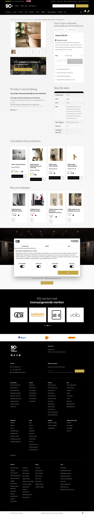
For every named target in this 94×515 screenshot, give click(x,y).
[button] (44, 325)
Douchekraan (32, 390)
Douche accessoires (15, 385)
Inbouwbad (69, 396)
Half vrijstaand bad (71, 385)
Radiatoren (60, 12)
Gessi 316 (37, 468)
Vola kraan (25, 468)
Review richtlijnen (58, 513)
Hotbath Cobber (39, 487)
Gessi (67, 99)
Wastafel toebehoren (15, 441)
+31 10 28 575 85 (84, 1)
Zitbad (68, 393)
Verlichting (13, 406)
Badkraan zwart (64, 487)
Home (11, 19)
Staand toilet (32, 439)
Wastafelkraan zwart (65, 470)
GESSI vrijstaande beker (18, 164)
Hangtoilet (32, 431)
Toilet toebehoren (33, 449)
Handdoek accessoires (16, 398)
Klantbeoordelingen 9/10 (63, 69)
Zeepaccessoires (14, 401)
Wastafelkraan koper (65, 473)
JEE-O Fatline (38, 476)
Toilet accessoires (14, 390)
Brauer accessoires (27, 494)
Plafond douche (52, 385)
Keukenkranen (32, 398)
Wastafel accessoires (15, 393)
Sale (65, 12)
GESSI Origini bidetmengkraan (72, 165)
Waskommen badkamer (66, 478)
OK (68, 272)
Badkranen (19, 19)
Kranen (31, 428)
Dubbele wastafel (14, 436)
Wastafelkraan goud (65, 476)
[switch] (39, 266)
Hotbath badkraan (15, 478)
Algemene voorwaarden (47, 513)
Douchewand (51, 406)
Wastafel (12, 422)
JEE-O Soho (38, 481)
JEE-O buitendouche (15, 475)
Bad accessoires (14, 387)
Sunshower (51, 401)
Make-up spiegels (52, 425)
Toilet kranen (32, 387)
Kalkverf (69, 431)
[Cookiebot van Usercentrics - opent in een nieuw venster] (72, 241)
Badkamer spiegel (52, 422)
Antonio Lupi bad (27, 484)
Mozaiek (69, 422)
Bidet (30, 422)
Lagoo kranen (26, 487)
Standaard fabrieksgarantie (64, 76)
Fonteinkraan (32, 396)
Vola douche (26, 470)
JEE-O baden (26, 476)
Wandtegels (70, 425)
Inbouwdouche (52, 396)
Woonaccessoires (14, 404)
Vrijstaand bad (70, 387)
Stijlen (22, 5)
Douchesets (51, 393)
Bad (15, 19)
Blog (26, 5)
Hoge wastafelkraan (65, 484)
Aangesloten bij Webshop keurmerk (66, 79)
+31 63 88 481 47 (16, 367)
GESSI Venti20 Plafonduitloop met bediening (35, 166)
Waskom (12, 425)
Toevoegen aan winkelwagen (75, 61)
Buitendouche (51, 390)
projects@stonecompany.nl (71, 1)
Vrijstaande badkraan (28, 19)
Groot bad (63, 468)
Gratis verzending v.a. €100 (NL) (65, 72)
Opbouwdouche (52, 398)
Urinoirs (31, 441)
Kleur (56, 55)
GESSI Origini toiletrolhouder (53, 165)
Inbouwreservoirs (33, 444)
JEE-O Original (39, 473)
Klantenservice (60, 1)
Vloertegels (69, 428)
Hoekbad (69, 390)
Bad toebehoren (71, 406)
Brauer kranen (26, 497)
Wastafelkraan (32, 393)
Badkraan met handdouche (67, 489)
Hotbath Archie (39, 484)
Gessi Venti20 (38, 470)
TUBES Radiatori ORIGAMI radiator (16, 210)
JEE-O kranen (26, 473)
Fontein (31, 425)
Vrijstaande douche (53, 387)
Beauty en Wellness (15, 396)
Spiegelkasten (51, 428)
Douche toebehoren (53, 414)
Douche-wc (32, 433)
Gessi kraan (13, 491)
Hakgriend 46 (56, 351)
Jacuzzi (68, 398)
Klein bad (62, 481)
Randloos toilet (33, 436)
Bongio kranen (26, 478)
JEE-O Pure (38, 478)
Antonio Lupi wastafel (28, 481)
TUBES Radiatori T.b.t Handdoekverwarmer (74, 210)
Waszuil (12, 428)
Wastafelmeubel (14, 431)
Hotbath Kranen (14, 468)
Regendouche (51, 404)
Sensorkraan (32, 401)
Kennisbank (53, 1)
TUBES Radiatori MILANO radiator (35, 210)
